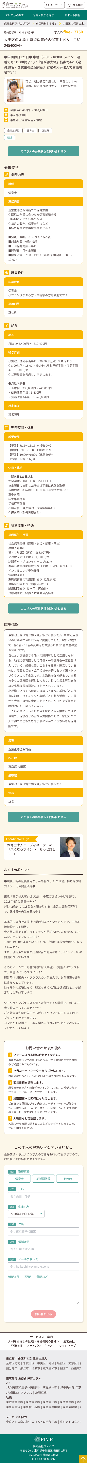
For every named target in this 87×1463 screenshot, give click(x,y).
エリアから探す (14, 15)
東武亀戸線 (67, 1402)
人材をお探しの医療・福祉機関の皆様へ (33, 1341)
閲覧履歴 (78, 5)
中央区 (41, 1363)
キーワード (56, 5)
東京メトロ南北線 (17, 1422)
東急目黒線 (13, 1407)
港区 (51, 1363)
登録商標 (16, 1346)
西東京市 (77, 1368)
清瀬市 (36, 1368)
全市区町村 (13, 1363)
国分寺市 (11, 1368)
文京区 (72, 1363)
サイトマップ (67, 1346)
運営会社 (69, 1341)
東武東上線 (50, 1402)
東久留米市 (50, 1368)
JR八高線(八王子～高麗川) (23, 1387)
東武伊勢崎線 (14, 1402)
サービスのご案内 (41, 1337)
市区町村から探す (46, 23)
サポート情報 (72, 15)
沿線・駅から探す (43, 15)
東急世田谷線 (31, 1407)
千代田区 (28, 1363)
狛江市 (24, 1368)
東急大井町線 (51, 1407)
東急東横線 (70, 1407)
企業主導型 (13, 130)
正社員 (45, 130)
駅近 (9, 137)
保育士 (30, 130)
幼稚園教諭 (43, 1179)
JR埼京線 (41, 1392)
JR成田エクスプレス (19, 1392)
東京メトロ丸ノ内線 (72, 1422)
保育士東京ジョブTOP (17, 23)
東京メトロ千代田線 (44, 1422)
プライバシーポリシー (41, 1346)
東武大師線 (33, 1402)
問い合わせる (43, 1314)
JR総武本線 (49, 1387)
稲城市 (64, 1368)
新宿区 (61, 1363)
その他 (67, 1179)
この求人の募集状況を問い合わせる (43, 151)
